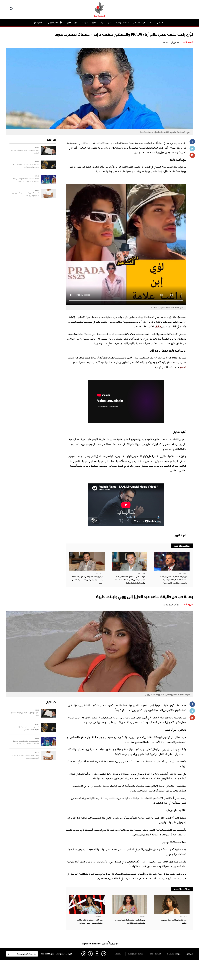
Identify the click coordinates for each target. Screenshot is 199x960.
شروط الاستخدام (173, 954)
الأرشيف (118, 954)
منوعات (84, 22)
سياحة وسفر (39, 22)
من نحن (190, 954)
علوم (94, 22)
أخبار (151, 22)
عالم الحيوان (53, 22)
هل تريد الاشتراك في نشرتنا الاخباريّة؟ (56, 954)
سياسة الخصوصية (135, 954)
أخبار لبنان (161, 22)
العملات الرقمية (122, 22)
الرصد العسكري (139, 22)
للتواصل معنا (155, 954)
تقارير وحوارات (105, 22)
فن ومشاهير (72, 22)
